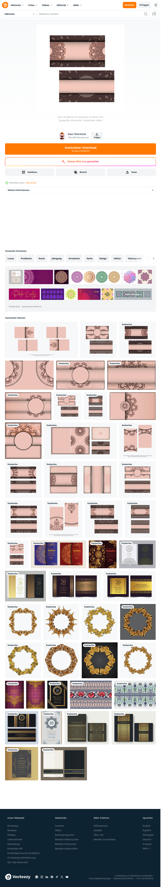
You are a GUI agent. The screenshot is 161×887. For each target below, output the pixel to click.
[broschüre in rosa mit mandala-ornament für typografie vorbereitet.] (29, 375)
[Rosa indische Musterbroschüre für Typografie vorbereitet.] (23, 440)
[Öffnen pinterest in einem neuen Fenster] (52, 877)
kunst (42, 258)
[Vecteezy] (5, 5)
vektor (117, 258)
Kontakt (97, 830)
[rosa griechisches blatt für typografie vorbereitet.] (137, 440)
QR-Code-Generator (17, 862)
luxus (11, 258)
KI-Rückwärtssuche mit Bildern (23, 853)
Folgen (96, 137)
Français (145, 843)
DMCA (58, 830)
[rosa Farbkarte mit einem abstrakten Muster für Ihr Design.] (140, 519)
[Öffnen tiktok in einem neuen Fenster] (57, 877)
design (103, 258)
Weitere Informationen (18, 190)
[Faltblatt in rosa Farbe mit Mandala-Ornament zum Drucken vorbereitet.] (131, 375)
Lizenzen (59, 825)
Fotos (31, 5)
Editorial (61, 5)
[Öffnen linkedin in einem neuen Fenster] (47, 877)
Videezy (11, 834)
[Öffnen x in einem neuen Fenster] (62, 877)
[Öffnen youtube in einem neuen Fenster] (67, 877)
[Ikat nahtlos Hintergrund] (135, 695)
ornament (74, 258)
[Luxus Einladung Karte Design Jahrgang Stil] (21, 763)
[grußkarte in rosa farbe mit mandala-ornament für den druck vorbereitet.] (95, 406)
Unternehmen (14, 839)
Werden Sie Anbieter (104, 839)
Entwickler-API (14, 848)
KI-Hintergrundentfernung (21, 857)
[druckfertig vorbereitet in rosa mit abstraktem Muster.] (23, 519)
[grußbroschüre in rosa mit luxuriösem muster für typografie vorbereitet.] (23, 479)
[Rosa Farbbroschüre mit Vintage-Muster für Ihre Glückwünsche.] (63, 519)
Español (145, 830)
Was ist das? (31, 182)
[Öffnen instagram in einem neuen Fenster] (42, 877)
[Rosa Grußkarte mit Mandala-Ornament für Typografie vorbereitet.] (137, 340)
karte (89, 258)
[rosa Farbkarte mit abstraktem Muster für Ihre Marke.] (103, 519)
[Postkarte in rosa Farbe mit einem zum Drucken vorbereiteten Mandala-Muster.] (67, 406)
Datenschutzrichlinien (121, 878)
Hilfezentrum (100, 825)
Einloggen (142, 5)
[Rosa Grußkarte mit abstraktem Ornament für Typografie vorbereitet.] (80, 479)
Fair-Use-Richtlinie (142, 878)
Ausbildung (13, 843)
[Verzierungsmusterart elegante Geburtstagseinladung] (137, 554)
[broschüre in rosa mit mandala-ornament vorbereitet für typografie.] (41, 340)
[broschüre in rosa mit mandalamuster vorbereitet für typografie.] (80, 375)
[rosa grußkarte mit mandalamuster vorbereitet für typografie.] (98, 340)
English (145, 825)
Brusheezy (12, 825)
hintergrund (135, 258)
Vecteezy (11, 830)
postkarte (26, 258)
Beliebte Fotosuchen (65, 843)
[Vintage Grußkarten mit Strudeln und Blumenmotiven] (25, 695)
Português (146, 834)
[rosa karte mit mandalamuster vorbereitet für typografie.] (137, 479)
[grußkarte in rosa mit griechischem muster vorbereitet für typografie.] (80, 440)
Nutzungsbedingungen (97, 878)
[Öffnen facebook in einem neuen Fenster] (37, 877)
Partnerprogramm (64, 834)
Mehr (76, 5)
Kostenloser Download (79, 149)
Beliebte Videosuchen (66, 848)
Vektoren (16, 5)
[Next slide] (149, 258)
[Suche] (143, 14)
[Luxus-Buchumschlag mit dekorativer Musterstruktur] (87, 727)
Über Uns (98, 834)
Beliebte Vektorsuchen (66, 839)
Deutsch (145, 839)
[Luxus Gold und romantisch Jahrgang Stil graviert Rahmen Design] (23, 622)
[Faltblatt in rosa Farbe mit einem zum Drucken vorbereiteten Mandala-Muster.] (28, 406)
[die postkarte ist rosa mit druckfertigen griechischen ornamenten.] (16, 554)
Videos (45, 5)
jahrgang (57, 258)
